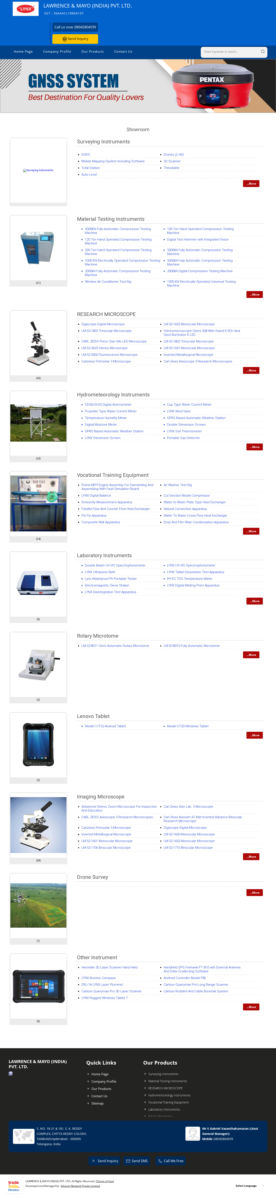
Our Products (93, 51)
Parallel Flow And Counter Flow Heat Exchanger (116, 509)
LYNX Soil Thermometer (184, 431)
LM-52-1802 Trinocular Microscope (189, 341)
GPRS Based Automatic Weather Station (196, 418)
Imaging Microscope (100, 797)
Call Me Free (173, 1161)
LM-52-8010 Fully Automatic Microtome (192, 646)
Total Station (91, 168)
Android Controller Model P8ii (185, 978)
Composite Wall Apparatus (101, 522)
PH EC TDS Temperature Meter (189, 579)
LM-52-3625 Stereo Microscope (104, 348)
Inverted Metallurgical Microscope (188, 355)
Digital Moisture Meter (101, 425)
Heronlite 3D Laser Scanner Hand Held (110, 967)
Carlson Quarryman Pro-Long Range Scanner (196, 985)
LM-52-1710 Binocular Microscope (188, 848)
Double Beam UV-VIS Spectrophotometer (115, 565)
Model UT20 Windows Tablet (188, 726)
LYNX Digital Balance (96, 495)
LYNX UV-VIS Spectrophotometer (191, 565)
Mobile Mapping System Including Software (113, 161)
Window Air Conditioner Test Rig (108, 282)
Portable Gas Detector (183, 438)
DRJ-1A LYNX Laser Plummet (102, 985)
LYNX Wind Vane (179, 411)
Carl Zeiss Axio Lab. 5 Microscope (188, 807)
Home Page (23, 51)
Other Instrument (97, 957)
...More (251, 183)
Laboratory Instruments (104, 555)
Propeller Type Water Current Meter (111, 411)
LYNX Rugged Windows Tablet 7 (105, 998)
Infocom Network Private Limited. (80, 1186)
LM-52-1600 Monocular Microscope (189, 834)
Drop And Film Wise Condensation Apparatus (196, 522)
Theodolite (171, 168)
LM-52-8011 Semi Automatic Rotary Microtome (115, 646)
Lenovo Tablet (93, 716)
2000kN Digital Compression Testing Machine (200, 271)
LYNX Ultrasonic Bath (100, 572)
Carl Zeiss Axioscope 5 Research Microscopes (198, 361)
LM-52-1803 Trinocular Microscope (107, 331)
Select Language (246, 1186)
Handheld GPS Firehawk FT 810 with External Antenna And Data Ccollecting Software (202, 969)
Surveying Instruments (103, 142)
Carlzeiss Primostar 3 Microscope (106, 361)
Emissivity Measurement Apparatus (107, 502)
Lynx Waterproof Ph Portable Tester (111, 579)
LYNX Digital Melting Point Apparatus (193, 585)
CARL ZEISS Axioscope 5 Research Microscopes (117, 817)
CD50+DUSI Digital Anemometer (108, 405)
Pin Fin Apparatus (94, 515)
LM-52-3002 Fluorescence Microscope (110, 355)
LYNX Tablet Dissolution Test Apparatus (195, 572)
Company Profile (57, 51)
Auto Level (89, 174)
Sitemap (97, 1103)
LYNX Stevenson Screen (103, 438)
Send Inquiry (77, 38)
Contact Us (123, 51)
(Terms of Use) (105, 1181)
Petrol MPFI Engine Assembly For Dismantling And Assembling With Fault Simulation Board (117, 487)
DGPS (86, 155)
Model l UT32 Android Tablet (105, 726)
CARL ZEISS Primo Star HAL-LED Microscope (114, 341)
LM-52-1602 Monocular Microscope (189, 324)
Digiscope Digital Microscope (103, 324)
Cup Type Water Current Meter (189, 405)
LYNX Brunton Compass (99, 978)
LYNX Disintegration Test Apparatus (110, 592)
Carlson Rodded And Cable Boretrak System (196, 991)
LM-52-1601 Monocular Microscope (189, 348)
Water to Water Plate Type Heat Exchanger (195, 502)
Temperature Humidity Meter (106, 418)
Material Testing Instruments (110, 219)
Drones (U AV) (174, 155)
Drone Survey (92, 877)
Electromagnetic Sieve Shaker (107, 585)
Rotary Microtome (97, 636)
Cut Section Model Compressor (187, 495)
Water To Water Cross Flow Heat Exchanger (195, 515)
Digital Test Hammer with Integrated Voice (198, 239)
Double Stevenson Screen (186, 425)
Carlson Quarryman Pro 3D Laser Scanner (112, 991)
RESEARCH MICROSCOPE (106, 314)
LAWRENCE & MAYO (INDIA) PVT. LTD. (87, 8)
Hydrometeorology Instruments (113, 395)
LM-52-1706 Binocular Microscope (106, 848)
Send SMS (140, 1161)
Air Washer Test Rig (178, 485)
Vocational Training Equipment (113, 475)
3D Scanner (172, 161)
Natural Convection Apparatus (185, 509)
